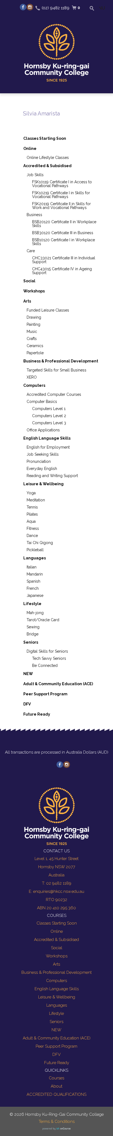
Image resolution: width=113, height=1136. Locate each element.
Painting (33, 324)
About (56, 1086)
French (33, 588)
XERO (32, 377)
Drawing (34, 317)
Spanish (33, 581)
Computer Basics (42, 401)
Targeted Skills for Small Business (56, 370)
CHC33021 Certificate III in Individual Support (63, 260)
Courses (56, 1078)
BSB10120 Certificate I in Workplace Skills (63, 242)
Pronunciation (39, 461)
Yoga (31, 493)
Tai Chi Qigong (40, 543)
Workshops (34, 291)
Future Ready (36, 714)
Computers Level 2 (49, 416)
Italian (31, 567)
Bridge (32, 634)
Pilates (32, 514)
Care (31, 251)
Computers (34, 385)
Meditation (36, 500)
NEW (28, 674)
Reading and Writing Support (52, 475)
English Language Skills (46, 438)
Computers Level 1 (49, 408)
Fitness (33, 528)
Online (29, 148)
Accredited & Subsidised (47, 166)
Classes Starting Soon (44, 138)
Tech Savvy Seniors (49, 658)
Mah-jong (35, 613)
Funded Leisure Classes (48, 310)
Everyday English (42, 468)
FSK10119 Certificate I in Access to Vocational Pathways (62, 184)
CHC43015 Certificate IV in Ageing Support (62, 271)
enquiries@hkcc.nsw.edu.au (58, 891)
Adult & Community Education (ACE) (58, 684)
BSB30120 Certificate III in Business (62, 233)
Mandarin (35, 574)
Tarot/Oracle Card (43, 620)
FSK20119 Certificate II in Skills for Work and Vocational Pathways (61, 206)
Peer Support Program (45, 694)
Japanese (35, 595)
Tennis (32, 507)
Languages (34, 558)
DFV (27, 704)
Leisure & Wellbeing (43, 484)
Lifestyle (32, 604)
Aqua (31, 521)
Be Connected (45, 665)
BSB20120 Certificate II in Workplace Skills (64, 224)
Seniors (30, 642)
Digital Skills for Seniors (47, 651)
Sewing (33, 627)
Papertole (35, 353)
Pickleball (35, 550)
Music (32, 331)
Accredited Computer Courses (54, 394)
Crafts (32, 338)
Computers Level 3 (49, 423)
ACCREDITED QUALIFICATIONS (56, 1094)
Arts (27, 301)
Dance (32, 535)
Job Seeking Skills (43, 454)
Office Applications (43, 430)
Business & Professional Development (60, 361)
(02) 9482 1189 (55, 7)
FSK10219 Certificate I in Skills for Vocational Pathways (61, 195)
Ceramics (35, 346)
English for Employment (48, 447)
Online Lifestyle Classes (48, 157)
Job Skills (35, 175)
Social (29, 281)
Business (34, 215)
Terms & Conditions (57, 1121)
